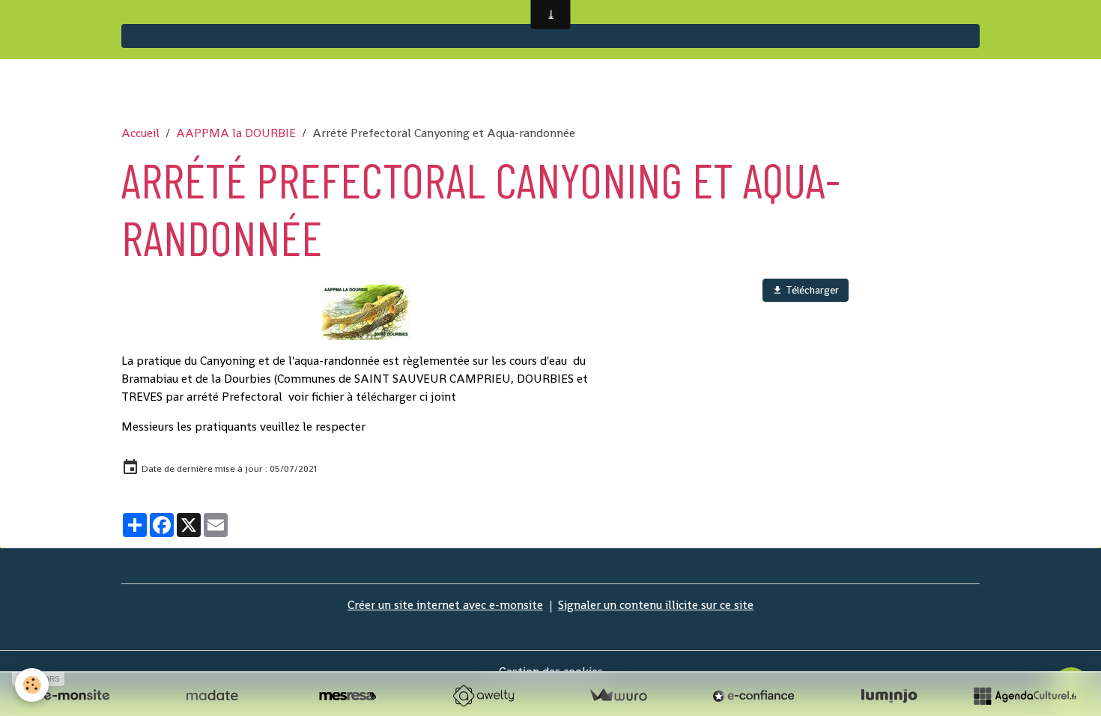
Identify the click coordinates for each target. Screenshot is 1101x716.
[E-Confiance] (753, 696)
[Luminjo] (889, 696)
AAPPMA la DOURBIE (236, 133)
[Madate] (212, 696)
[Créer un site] (76, 696)
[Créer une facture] (618, 696)
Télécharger (811, 290)
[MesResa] (347, 696)
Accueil (140, 133)
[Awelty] (483, 696)
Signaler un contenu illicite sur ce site (655, 605)
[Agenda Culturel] (1024, 696)
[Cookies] (32, 685)
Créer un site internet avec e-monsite (445, 605)
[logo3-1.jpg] (365, 312)
